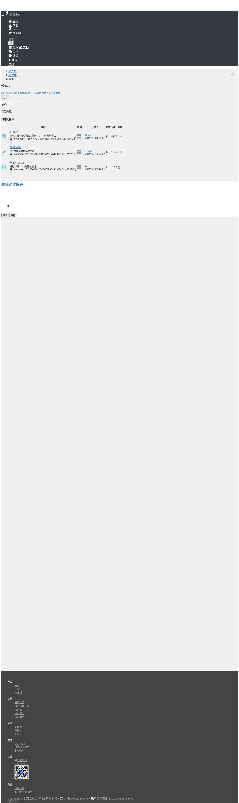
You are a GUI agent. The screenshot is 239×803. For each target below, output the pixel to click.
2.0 (14, 29)
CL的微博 (22, 760)
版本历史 (19, 713)
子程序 (18, 730)
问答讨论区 (21, 744)
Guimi (88, 135)
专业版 (16, 33)
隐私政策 (19, 788)
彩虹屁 (14, 132)
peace (4, 98)
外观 (17, 734)
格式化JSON (17, 162)
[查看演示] (11, 142)
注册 (11, 64)
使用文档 (19, 702)
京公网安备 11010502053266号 (113, 798)
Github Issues (22, 747)
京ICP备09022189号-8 (74, 798)
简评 (9, 206)
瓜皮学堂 (20, 717)
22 (119, 167)
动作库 (12, 71)
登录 (14, 60)
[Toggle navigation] (2, 15)
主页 (15, 21)
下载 (15, 25)
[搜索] (11, 43)
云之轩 (88, 151)
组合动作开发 (22, 706)
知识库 (18, 710)
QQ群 (20, 751)
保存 (13, 215)
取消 (5, 215)
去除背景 (15, 147)
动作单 (12, 75)
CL (86, 166)
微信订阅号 (20, 764)
